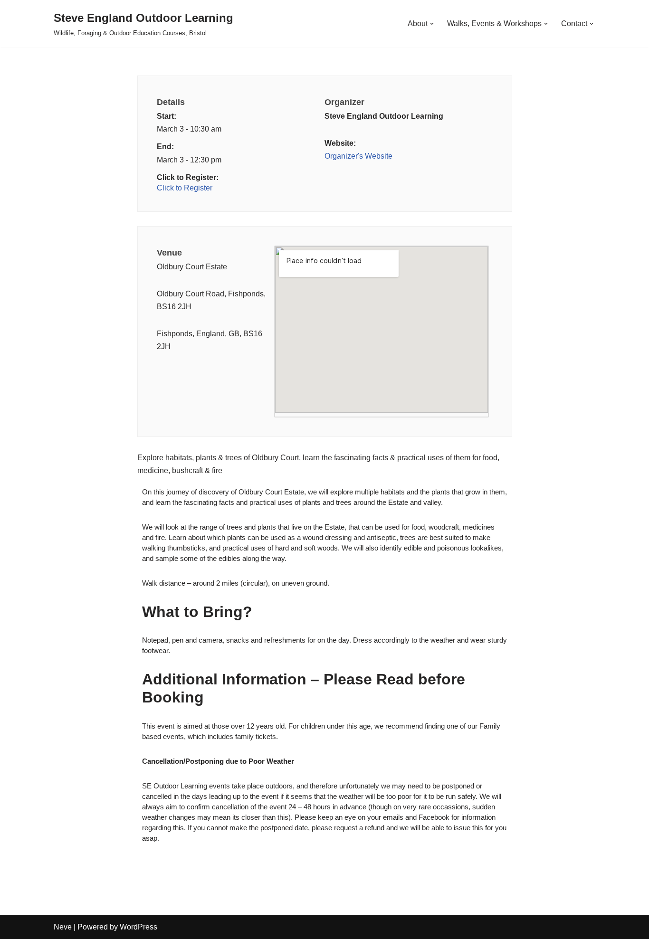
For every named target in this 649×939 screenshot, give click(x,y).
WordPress (138, 927)
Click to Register (184, 188)
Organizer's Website (358, 156)
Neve (63, 927)
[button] (432, 24)
